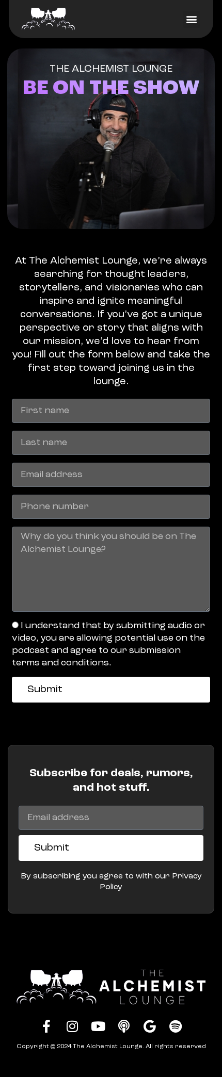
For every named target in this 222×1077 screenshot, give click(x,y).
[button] (191, 19)
